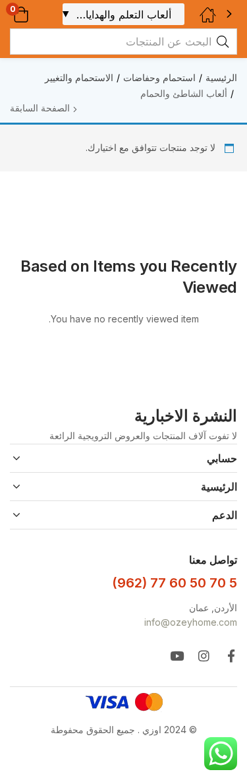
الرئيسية (221, 77)
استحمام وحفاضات (159, 77)
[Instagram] (204, 655)
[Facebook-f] (231, 655)
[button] (38, 14)
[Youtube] (177, 655)
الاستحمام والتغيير (79, 77)
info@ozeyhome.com (190, 622)
